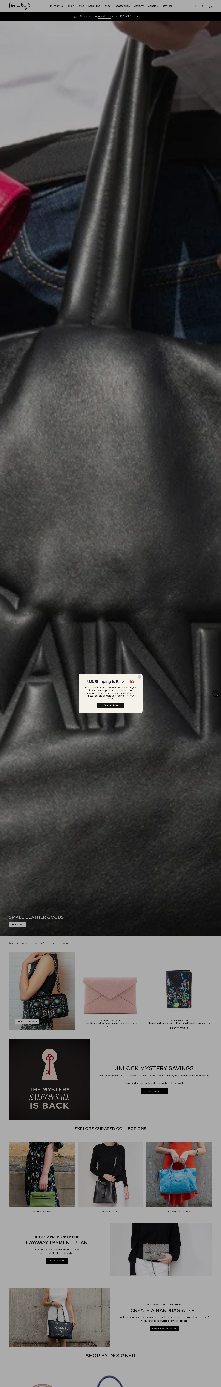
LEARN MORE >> (110, 705)
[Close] (139, 677)
